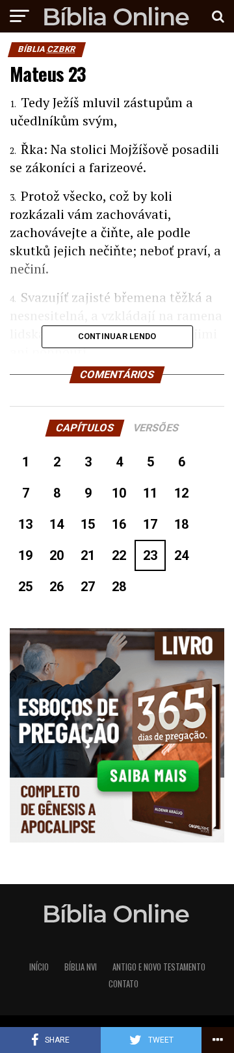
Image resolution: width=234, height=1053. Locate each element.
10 (119, 493)
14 (56, 524)
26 (56, 586)
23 (150, 555)
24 (181, 555)
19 (25, 555)
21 (88, 555)
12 (181, 493)
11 (150, 493)
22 (119, 555)
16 (119, 524)
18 (181, 524)
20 (56, 555)
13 (25, 524)
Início (39, 967)
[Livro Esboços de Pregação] (117, 736)
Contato (123, 984)
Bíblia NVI (80, 967)
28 (119, 586)
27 (88, 586)
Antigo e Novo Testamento (158, 967)
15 (88, 524)
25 (25, 586)
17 (150, 524)
